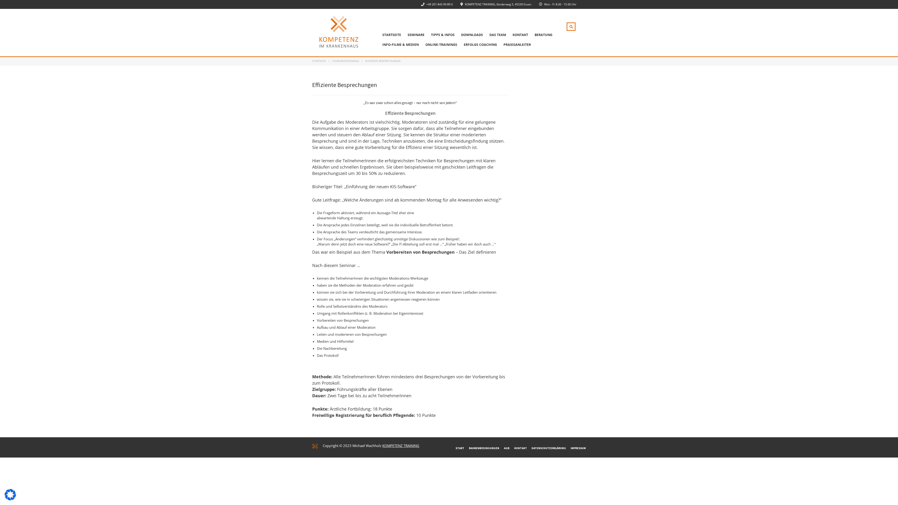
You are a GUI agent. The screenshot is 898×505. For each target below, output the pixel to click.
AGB (507, 448)
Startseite (391, 34)
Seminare (416, 34)
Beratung (543, 34)
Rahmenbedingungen (484, 448)
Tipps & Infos (443, 34)
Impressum (578, 448)
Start (460, 448)
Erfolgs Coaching (480, 44)
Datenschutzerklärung (549, 448)
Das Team (497, 34)
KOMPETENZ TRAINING (400, 445)
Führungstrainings (345, 61)
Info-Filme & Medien (400, 44)
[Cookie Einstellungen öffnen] (10, 499)
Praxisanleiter (517, 44)
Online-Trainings (441, 44)
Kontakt (520, 34)
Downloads (472, 34)
